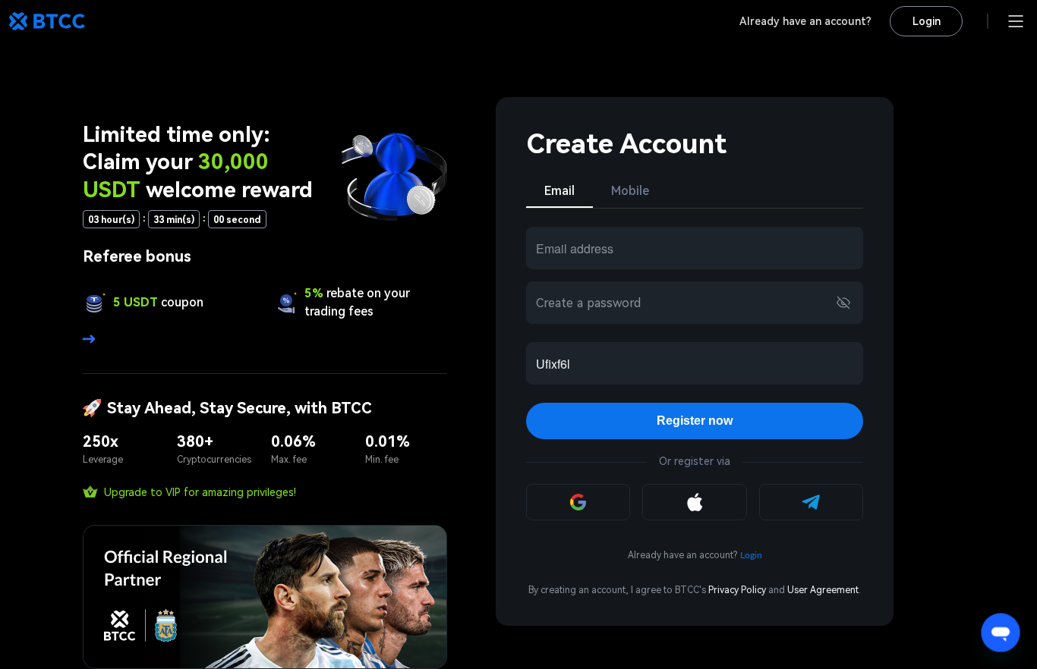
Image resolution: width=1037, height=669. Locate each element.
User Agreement (823, 590)
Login (926, 21)
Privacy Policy (737, 590)
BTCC (47, 21)
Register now (695, 420)
